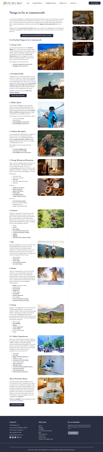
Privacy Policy (42, 437)
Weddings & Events (83, 54)
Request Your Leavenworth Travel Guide (36, 35)
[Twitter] (13, 437)
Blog (40, 432)
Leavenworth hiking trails (19, 149)
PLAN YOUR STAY (17, 404)
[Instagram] (18, 437)
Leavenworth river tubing (20, 150)
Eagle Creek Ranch (27, 85)
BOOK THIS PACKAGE (18, 95)
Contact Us (73, 3)
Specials (83, 38)
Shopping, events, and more (20, 66)
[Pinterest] (15, 437)
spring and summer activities (22, 139)
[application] (29, 3)
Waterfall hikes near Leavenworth (22, 152)
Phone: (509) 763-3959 (15, 432)
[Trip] (20, 437)
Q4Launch (72, 449)
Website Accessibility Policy (46, 439)
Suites (83, 22)
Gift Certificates (43, 434)
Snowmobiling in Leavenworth (21, 122)
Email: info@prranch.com (16, 435)
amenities (20, 396)
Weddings (41, 429)
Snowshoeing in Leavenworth (21, 123)
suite (25, 395)
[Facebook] (10, 437)
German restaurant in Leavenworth (22, 64)
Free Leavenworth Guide (45, 430)
